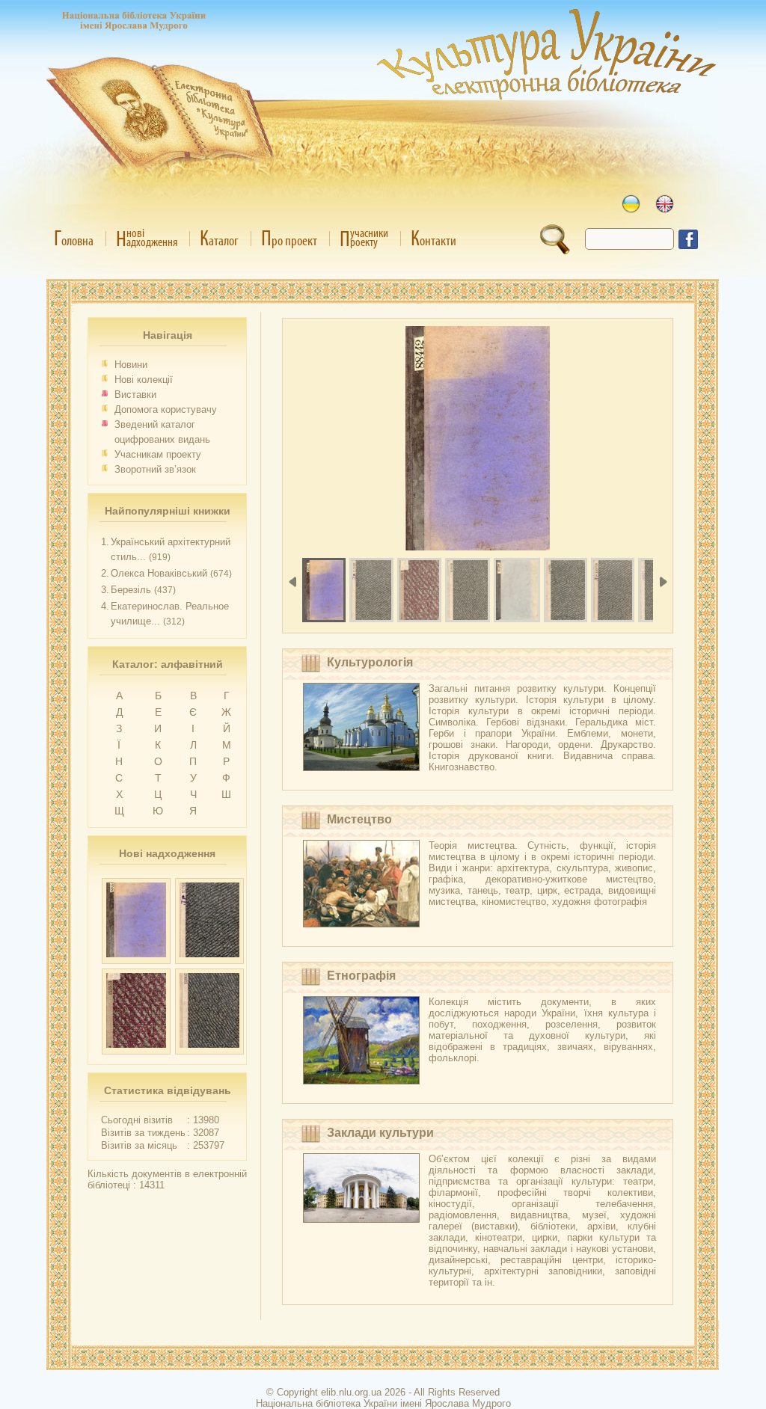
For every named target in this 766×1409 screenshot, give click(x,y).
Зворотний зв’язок (155, 469)
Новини (130, 364)
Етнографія (361, 975)
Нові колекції (143, 379)
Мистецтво (359, 819)
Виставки (135, 394)
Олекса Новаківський (159, 573)
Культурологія (370, 662)
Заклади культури (380, 1132)
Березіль (131, 589)
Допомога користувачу (165, 409)
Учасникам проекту (157, 454)
